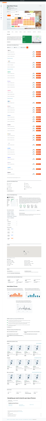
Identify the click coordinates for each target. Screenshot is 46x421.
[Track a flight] (1, 12)
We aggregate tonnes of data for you (12, 414)
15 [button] (15, 21)
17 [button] (18, 21)
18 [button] (20, 21)
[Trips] (1, 15)
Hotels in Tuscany (20, 419)
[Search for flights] (1, 4)
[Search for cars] (1, 7)
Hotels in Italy (17, 419)
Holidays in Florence (32, 404)
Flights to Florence (10, 404)
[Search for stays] (1, 6)
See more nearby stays (38, 343)
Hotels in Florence (10, 405)
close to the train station (9, 216)
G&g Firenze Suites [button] (9, 380)
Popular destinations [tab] (15, 400)
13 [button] (27, 21)
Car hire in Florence (21, 404)
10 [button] (18, 19)
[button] (45, 0)
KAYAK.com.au (8, 419)
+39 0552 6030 (9, 9)
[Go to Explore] (1, 10)
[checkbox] (10, 229)
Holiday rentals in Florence (22, 405)
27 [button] (27, 24)
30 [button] (32, 24)
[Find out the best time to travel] (1, 13)
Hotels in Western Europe (25, 419)
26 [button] (25, 24)
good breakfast (8, 213)
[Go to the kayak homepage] (4, 2)
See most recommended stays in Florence (36, 372)
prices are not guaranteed (20, 411)
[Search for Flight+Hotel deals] (1, 9)
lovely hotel (12, 213)
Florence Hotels (30, 419)
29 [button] (15, 24)
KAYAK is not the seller (10, 413)
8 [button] (15, 19)
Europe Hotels (13, 419)
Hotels (11, 419)
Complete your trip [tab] (10, 400)
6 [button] (27, 19)
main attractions (14, 216)
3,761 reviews (12, 7)
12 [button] (25, 21)
